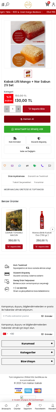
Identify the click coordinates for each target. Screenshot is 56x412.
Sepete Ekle (38, 108)
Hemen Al (28, 119)
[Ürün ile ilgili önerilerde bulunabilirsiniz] (50, 166)
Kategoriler (28, 352)
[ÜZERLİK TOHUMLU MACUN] (14, 220)
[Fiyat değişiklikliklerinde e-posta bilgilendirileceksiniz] (36, 166)
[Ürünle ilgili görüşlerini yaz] (20, 166)
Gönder (48, 316)
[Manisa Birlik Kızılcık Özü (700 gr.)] (42, 220)
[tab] (16, 176)
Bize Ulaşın (28, 361)
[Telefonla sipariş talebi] (43, 166)
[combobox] (5, 334)
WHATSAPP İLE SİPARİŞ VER (29, 129)
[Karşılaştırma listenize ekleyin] (28, 166)
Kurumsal (28, 343)
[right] (52, 229)
